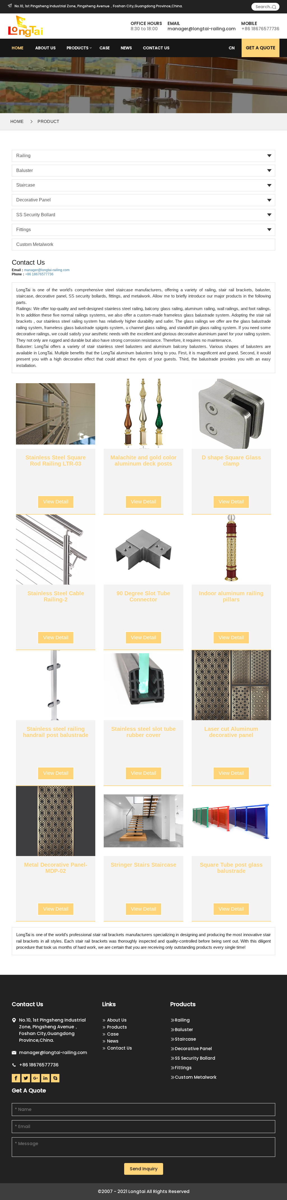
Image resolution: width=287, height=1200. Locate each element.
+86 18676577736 (39, 274)
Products (77, 48)
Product (48, 121)
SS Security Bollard (35, 214)
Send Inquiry (144, 1169)
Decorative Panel (33, 199)
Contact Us (156, 48)
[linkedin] (45, 1078)
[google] (35, 1078)
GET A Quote (260, 48)
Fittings (23, 229)
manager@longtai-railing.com (202, 29)
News (126, 48)
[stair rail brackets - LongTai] (26, 25)
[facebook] (16, 1078)
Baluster (24, 170)
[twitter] (26, 1078)
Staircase (25, 185)
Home (17, 48)
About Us (45, 48)
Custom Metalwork (34, 244)
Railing (23, 155)
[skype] (55, 1078)
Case (104, 48)
